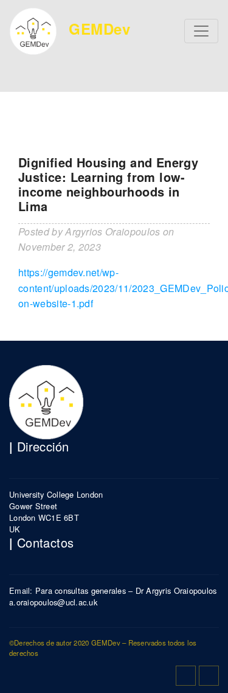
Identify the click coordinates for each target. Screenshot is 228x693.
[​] (186, 676)
